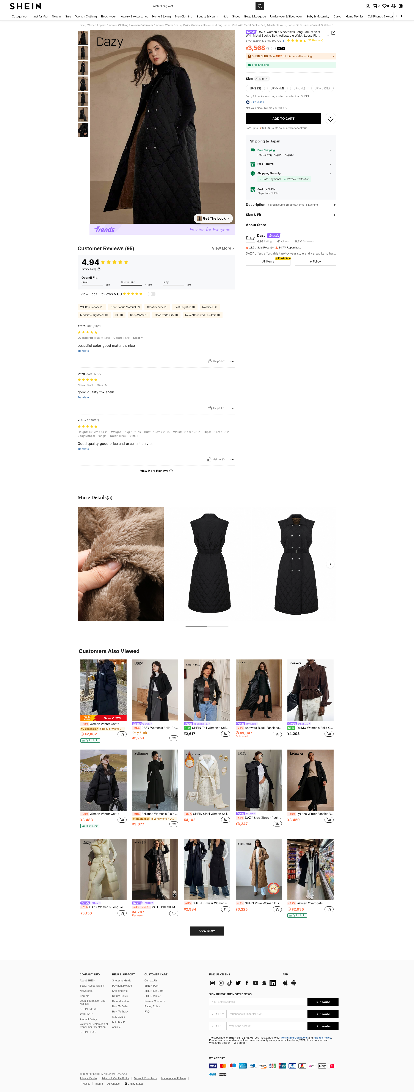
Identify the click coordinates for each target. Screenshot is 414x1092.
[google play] (294, 984)
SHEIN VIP (118, 1021)
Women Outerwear (142, 25)
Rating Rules (152, 1006)
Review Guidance (154, 1001)
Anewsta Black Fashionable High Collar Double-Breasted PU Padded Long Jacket (259, 728)
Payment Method (122, 985)
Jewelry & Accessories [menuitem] (134, 16)
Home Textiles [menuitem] (355, 16)
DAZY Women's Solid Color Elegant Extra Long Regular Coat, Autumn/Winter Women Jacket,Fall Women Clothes (155, 728)
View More (207, 931)
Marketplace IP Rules (173, 1078)
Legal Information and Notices (92, 1002)
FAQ (146, 1011)
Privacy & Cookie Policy (115, 1078)
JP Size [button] (260, 78)
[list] (243, 983)
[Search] (260, 6)
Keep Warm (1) (138, 315)
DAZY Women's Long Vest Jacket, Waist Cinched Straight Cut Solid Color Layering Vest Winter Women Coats (104, 907)
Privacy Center (88, 1078)
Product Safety (88, 1019)
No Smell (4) (209, 307)
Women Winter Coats (168, 25)
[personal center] (367, 6)
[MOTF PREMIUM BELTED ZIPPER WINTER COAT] (155, 869)
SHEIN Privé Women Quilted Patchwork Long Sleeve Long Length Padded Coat (259, 903)
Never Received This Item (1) (202, 315)
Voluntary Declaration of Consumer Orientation (94, 1026)
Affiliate (116, 1027)
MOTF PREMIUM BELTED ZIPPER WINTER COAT (155, 907)
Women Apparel (96, 25)
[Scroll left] (396, 16)
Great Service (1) (157, 307)
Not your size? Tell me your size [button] (265, 108)
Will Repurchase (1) (91, 307)
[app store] (285, 984)
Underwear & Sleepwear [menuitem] (286, 16)
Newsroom (86, 990)
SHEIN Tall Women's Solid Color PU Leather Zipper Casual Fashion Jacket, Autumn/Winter (207, 728)
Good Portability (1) (166, 315)
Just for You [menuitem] (40, 16)
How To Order (120, 1006)
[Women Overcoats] (310, 869)
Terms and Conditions (294, 1037)
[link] (376, 5)
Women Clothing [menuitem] (86, 16)
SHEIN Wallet (152, 996)
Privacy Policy (322, 1037)
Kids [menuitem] (225, 16)
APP (285, 974)
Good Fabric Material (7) (125, 307)
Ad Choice (113, 1083)
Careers (84, 996)
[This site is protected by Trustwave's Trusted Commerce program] (212, 1074)
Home (81, 25)
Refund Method (121, 1001)
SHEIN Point (151, 985)
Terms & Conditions (145, 1078)
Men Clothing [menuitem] (183, 16)
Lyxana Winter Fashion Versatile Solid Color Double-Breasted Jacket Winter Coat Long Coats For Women (311, 813)
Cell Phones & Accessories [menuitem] (384, 16)
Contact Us (150, 980)
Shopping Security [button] (269, 173)
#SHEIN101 (87, 1014)
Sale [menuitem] (68, 16)
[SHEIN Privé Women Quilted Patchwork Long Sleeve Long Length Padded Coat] (259, 869)
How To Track (120, 1011)
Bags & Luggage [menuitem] (255, 16)
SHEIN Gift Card (153, 990)
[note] (103, 718)
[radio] (255, 88)
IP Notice (85, 1083)
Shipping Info (120, 990)
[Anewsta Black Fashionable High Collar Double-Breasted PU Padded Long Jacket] (259, 690)
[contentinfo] (274, 1066)
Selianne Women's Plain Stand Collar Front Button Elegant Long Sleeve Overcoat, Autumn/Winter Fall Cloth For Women (155, 813)
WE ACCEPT (217, 1058)
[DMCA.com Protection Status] (222, 1074)
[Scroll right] (401, 16)
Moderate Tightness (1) (94, 315)
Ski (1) (119, 315)
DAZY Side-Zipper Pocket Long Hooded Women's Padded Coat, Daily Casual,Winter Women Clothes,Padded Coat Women (259, 817)
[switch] (151, 294)
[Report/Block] (232, 361)
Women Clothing (118, 25)
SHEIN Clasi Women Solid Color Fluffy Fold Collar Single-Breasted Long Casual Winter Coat (207, 813)
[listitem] (103, 701)
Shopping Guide (121, 980)
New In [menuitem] (56, 16)
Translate (83, 350)
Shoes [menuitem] (236, 16)
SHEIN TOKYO (88, 1009)
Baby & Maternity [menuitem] (317, 16)
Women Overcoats (305, 903)
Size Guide (118, 1016)
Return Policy (120, 996)
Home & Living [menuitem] (161, 16)
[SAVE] (330, 119)
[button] (393, 6)
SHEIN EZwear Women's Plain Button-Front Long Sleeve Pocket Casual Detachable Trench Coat (207, 903)
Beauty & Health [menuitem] (207, 16)
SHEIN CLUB (88, 1032)
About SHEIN (87, 980)
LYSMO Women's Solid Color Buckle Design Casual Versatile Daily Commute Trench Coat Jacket (311, 728)
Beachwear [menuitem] (108, 16)
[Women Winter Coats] (103, 780)
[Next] (330, 564)
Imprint (99, 1083)
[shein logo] (25, 6)
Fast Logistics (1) (185, 307)
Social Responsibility (92, 985)
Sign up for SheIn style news (230, 994)
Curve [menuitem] (337, 16)
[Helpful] (209, 361)
